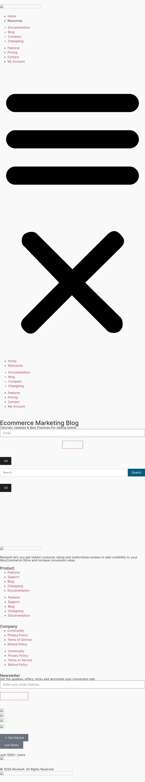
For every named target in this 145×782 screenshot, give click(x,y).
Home (12, 16)
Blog (11, 32)
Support (13, 577)
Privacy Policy (18, 635)
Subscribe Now (14, 696)
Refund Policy (17, 644)
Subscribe (73, 445)
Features (14, 48)
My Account (16, 61)
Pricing (12, 52)
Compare (14, 36)
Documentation (19, 27)
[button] (72, 210)
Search (136, 472)
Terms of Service (20, 640)
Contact (13, 57)
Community (16, 630)
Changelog (15, 41)
